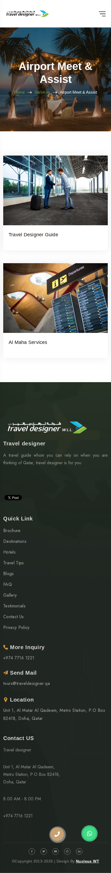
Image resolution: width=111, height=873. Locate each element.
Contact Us (13, 617)
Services (42, 92)
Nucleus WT (87, 861)
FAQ (7, 584)
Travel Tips (13, 563)
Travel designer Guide (33, 234)
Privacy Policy (16, 627)
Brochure (12, 530)
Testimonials (14, 606)
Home (19, 92)
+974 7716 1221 (18, 658)
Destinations (14, 541)
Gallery (10, 595)
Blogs (8, 574)
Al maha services (28, 342)
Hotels (9, 552)
